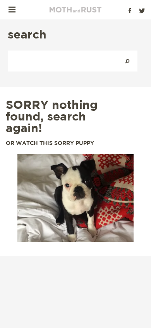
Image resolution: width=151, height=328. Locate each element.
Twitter (142, 10)
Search (127, 61)
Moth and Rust (75, 9)
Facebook (130, 10)
